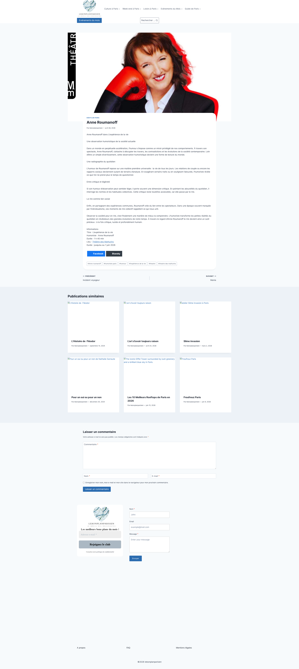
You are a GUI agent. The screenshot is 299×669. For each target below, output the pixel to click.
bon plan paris (93, 118)
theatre (152, 264)
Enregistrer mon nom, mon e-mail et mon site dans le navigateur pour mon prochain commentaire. (126, 482)
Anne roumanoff (94, 264)
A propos (81, 648)
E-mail (156, 476)
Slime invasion (192, 341)
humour (122, 264)
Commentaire (91, 444)
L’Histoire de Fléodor (83, 341)
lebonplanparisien (96, 128)
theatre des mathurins (167, 264)
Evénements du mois (89, 20)
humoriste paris (110, 264)
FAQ (128, 648)
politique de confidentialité (105, 552)
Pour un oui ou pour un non (86, 397)
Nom (87, 476)
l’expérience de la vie (137, 264)
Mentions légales (184, 648)
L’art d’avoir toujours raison (143, 341)
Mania (211, 278)
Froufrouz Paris (192, 397)
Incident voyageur (91, 278)
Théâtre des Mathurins (103, 242)
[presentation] (93, 318)
